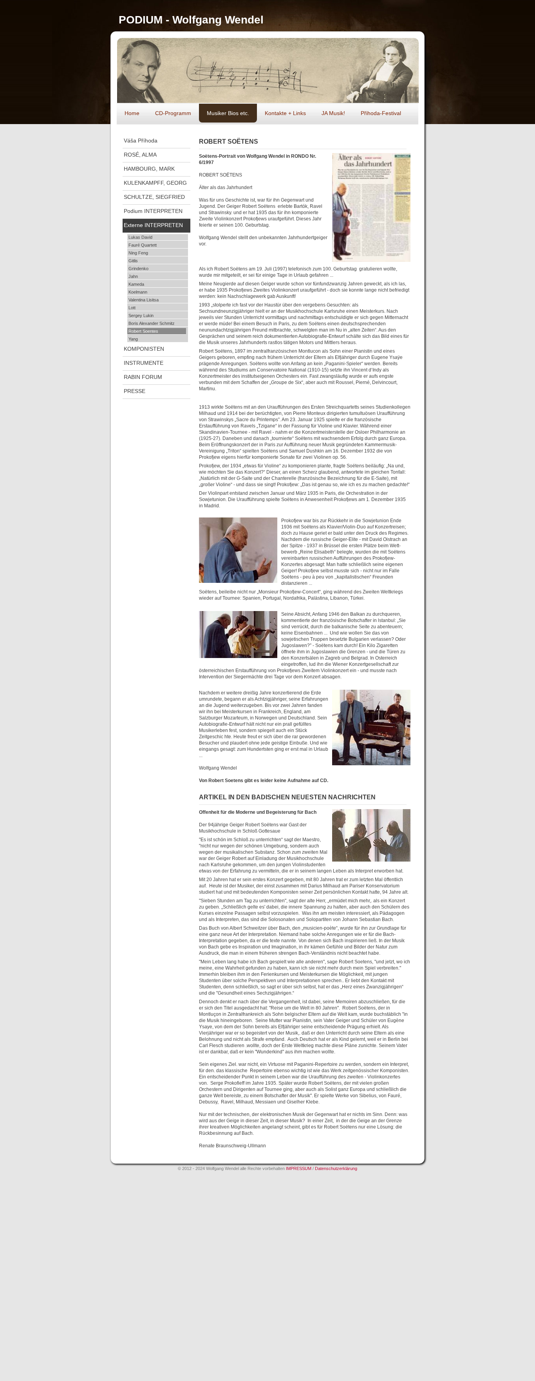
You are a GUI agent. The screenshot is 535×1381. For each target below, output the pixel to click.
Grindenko (138, 268)
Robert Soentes (143, 331)
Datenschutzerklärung (336, 1168)
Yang (133, 339)
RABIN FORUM (143, 377)
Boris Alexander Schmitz (151, 323)
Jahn (133, 276)
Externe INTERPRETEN (153, 225)
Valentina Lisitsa (143, 299)
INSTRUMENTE (143, 363)
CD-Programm (173, 113)
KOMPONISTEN (144, 349)
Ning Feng (138, 253)
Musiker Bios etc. (228, 113)
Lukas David (140, 237)
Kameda (136, 284)
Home (132, 113)
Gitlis (133, 260)
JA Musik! (333, 113)
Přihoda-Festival (381, 113)
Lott (132, 307)
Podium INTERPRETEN (153, 211)
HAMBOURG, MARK (149, 169)
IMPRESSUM (299, 1168)
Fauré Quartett (142, 245)
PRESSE (134, 391)
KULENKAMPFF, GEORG (155, 183)
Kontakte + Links (285, 113)
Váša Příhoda (140, 140)
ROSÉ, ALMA (140, 154)
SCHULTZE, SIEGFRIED (154, 197)
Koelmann (137, 292)
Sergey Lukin (141, 315)
